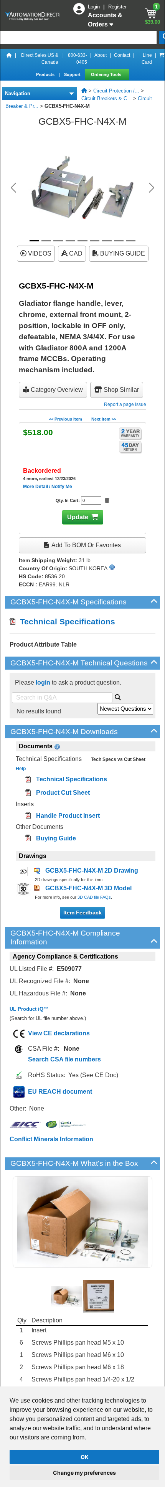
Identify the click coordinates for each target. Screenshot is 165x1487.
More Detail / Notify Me (47, 486)
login (43, 682)
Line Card (147, 59)
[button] (13, 187)
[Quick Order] (162, 59)
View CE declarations (59, 1033)
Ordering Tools (106, 74)
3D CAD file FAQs (94, 897)
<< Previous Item (65, 419)
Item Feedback (82, 912)
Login (94, 7)
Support (73, 74)
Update (77, 517)
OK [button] (85, 1457)
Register (117, 7)
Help (21, 768)
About (100, 55)
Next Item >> (103, 419)
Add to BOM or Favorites (85, 545)
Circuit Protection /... (116, 91)
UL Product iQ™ (29, 1009)
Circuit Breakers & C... (106, 98)
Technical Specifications (65, 621)
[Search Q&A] (117, 696)
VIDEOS (38, 253)
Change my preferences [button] (84, 1472)
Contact (122, 55)
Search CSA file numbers (64, 1059)
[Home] (9, 59)
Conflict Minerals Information (51, 1139)
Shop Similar (120, 389)
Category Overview (56, 389)
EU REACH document (60, 1091)
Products (46, 74)
